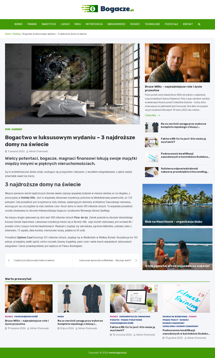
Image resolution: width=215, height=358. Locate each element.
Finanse (32, 24)
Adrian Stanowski (38, 151)
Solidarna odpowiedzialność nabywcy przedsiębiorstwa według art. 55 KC (184, 172)
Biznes (19, 24)
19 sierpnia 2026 (17, 328)
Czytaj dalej (150, 115)
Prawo (193, 316)
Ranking (17, 129)
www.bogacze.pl (117, 352)
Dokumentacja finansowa (134, 316)
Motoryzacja (94, 24)
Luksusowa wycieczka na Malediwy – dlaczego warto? (105, 260)
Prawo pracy (170, 320)
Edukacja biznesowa (175, 316)
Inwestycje (49, 24)
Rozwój (135, 24)
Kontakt (188, 24)
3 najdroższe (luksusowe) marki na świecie (34, 260)
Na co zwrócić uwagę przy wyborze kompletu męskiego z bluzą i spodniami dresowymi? (183, 127)
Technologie (152, 24)
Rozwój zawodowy (173, 323)
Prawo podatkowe (131, 320)
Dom (7, 129)
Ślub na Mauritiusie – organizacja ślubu (173, 221)
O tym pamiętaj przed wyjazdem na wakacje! (177, 266)
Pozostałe (171, 24)
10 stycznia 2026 (122, 334)
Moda (78, 24)
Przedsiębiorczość (26, 316)
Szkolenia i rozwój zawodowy (180, 326)
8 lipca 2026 (67, 328)
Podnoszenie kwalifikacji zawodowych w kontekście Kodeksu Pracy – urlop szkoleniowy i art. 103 (184, 157)
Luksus (65, 24)
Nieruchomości (116, 24)
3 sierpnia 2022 (16, 151)
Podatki (114, 320)
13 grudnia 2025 (174, 338)
